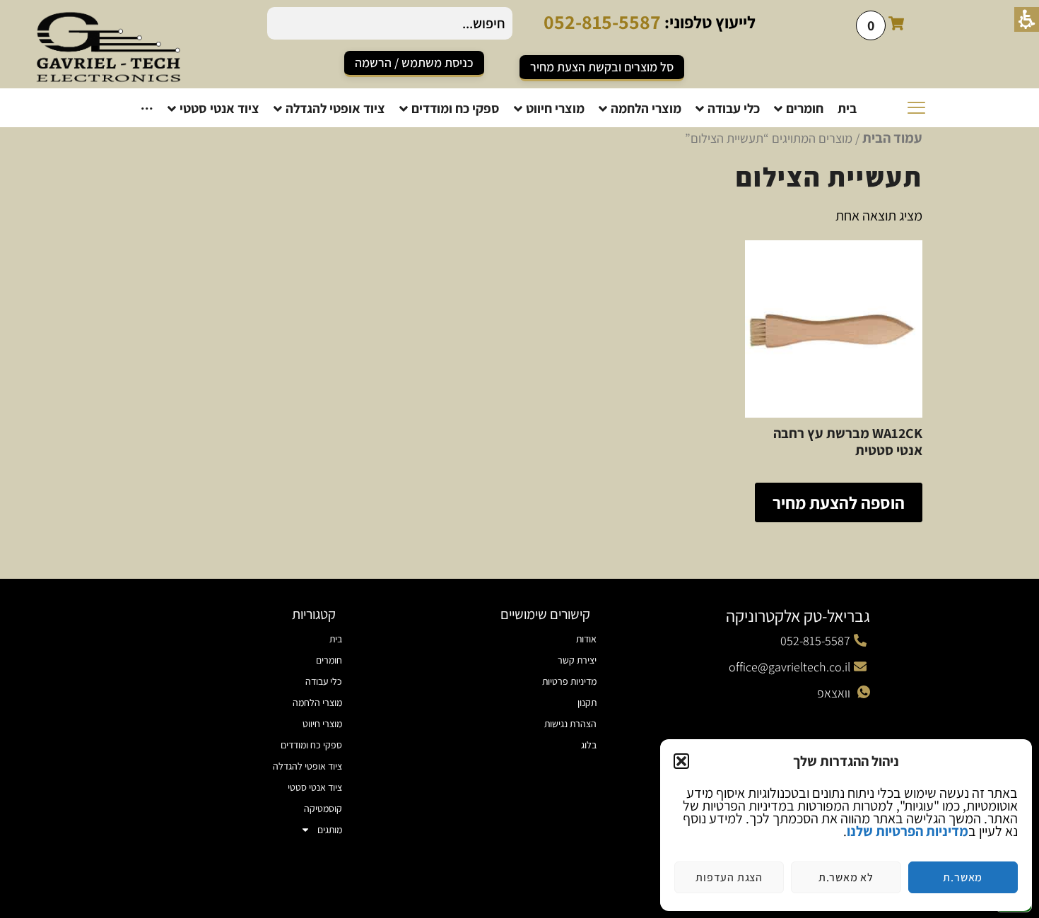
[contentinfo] (519, 748)
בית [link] (335, 638)
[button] (681, 761)
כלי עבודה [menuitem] (323, 681)
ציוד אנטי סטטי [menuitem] (315, 787)
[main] (519, 346)
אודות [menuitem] (586, 638)
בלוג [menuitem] (589, 744)
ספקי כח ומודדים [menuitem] (311, 744)
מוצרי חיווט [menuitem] (322, 723)
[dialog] (846, 825)
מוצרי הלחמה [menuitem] (317, 702)
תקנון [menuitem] (587, 702)
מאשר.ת (962, 877)
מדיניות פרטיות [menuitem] (569, 681)
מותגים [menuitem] (329, 829)
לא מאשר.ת (846, 877)
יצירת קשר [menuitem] (577, 660)
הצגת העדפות (729, 877)
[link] (414, 64)
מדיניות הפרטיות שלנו (907, 831)
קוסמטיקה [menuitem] (323, 808)
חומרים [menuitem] (329, 660)
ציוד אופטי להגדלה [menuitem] (307, 766)
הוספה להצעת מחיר (839, 502)
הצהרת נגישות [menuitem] (570, 723)
